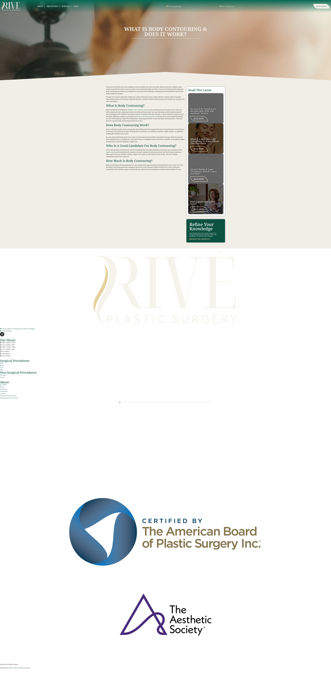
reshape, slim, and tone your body (139, 110)
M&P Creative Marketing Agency (20, 668)
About (40, 6)
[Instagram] (2, 334)
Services (66, 6)
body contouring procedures (146, 116)
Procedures (52, 6)
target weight (110, 152)
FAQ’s (75, 6)
